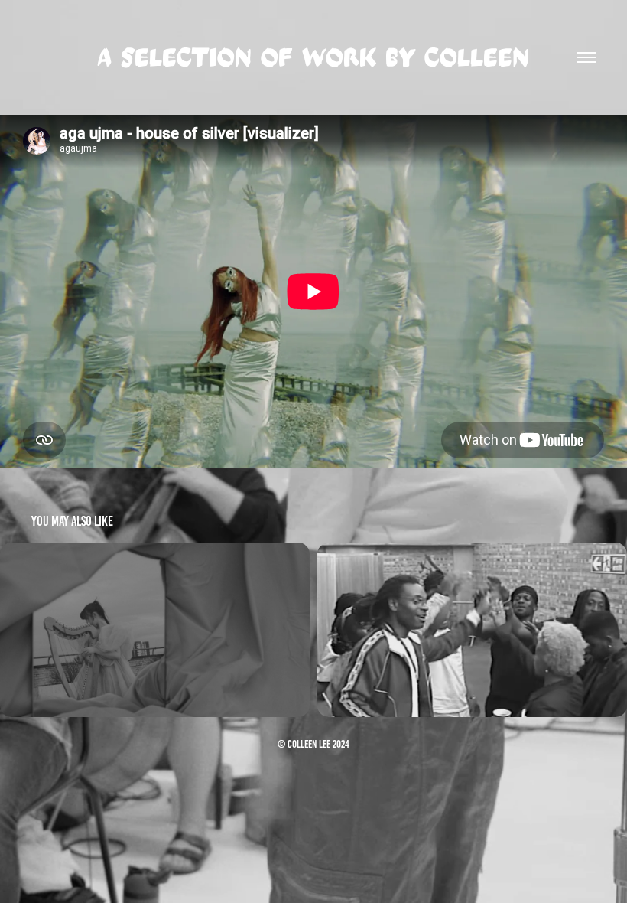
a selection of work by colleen (313, 58)
